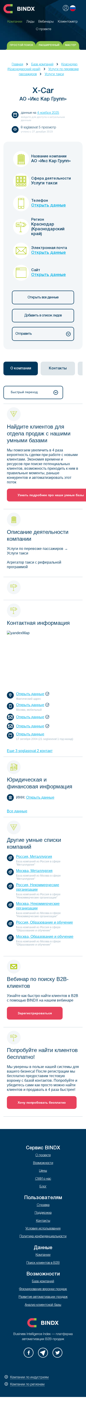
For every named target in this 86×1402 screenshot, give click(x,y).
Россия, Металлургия (34, 857)
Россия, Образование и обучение (44, 922)
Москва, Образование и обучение (44, 936)
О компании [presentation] (20, 368)
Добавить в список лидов (43, 315)
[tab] (20, 368)
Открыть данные (48, 205)
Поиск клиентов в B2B (43, 1263)
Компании (43, 1255)
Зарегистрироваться (35, 1013)
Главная (17, 64)
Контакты (43, 1220)
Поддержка (43, 1212)
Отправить (24, 333)
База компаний (42, 64)
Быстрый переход (24, 392)
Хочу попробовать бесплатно (42, 1102)
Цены (43, 1170)
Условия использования (43, 1228)
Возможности (43, 1163)
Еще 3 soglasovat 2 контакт (30, 751)
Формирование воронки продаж (43, 1289)
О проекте (43, 1155)
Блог (43, 1186)
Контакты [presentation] (58, 368)
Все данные (17, 811)
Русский (73, 8)
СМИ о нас (43, 1178)
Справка (43, 1205)
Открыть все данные (43, 297)
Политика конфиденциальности (43, 1236)
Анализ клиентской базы (43, 1305)
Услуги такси (54, 74)
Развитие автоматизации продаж (43, 1297)
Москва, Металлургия (34, 871)
